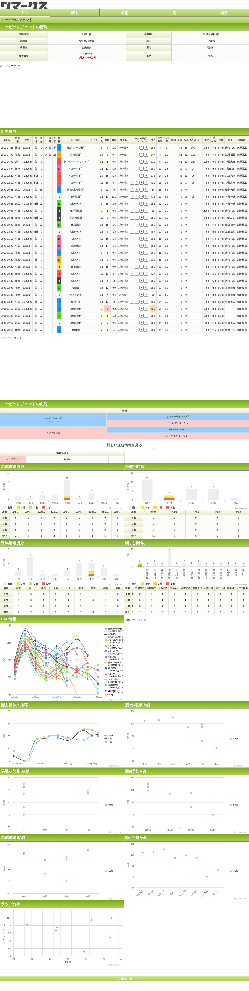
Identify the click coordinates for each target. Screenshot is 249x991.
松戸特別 (75, 196)
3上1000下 (75, 182)
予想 (124, 13)
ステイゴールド (52, 418)
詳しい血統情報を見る (124, 445)
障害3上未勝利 (75, 189)
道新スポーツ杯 (75, 147)
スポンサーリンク (11, 65)
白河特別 (75, 154)
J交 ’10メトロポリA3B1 (75, 161)
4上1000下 (75, 168)
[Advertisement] (124, 95)
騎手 (75, 13)
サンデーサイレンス (177, 416)
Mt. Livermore (177, 429)
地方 (224, 13)
